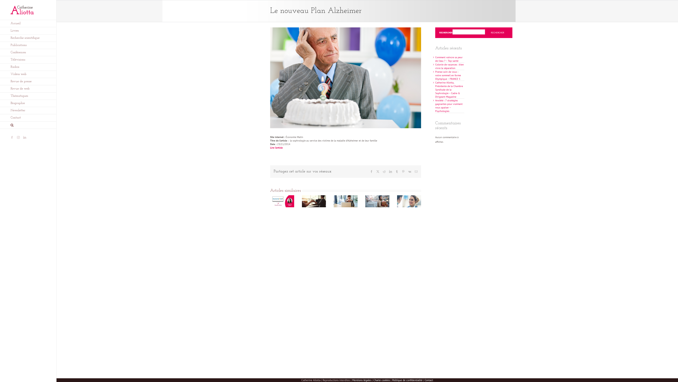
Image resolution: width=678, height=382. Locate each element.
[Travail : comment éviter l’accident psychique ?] (346, 196)
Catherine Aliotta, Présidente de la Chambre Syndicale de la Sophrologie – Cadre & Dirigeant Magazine (449, 89)
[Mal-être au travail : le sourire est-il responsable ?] (409, 196)
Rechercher (446, 32)
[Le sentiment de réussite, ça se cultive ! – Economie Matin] (282, 196)
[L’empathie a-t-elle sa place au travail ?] (314, 196)
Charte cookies (381, 380)
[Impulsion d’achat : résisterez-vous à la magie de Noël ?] (377, 196)
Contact (429, 380)
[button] (28, 125)
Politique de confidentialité (407, 380)
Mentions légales (361, 380)
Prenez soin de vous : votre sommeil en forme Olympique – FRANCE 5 (448, 75)
